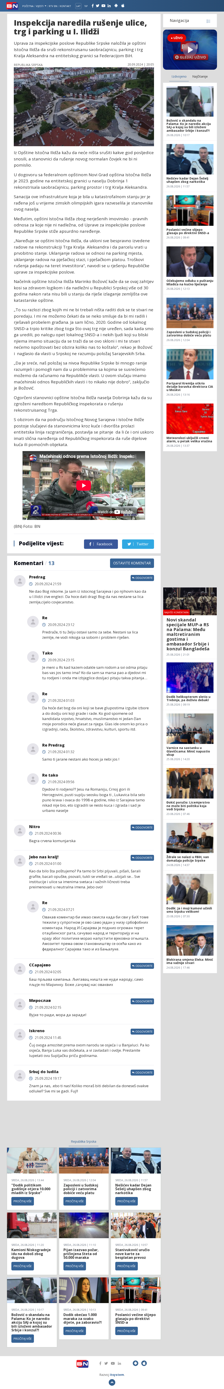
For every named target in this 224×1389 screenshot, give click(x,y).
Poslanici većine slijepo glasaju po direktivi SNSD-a (135, 1318)
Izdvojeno (179, 76)
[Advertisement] (50, 1123)
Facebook (104, 544)
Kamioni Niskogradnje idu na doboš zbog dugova (31, 1253)
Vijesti (40, 6)
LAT (78, 6)
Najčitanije (200, 76)
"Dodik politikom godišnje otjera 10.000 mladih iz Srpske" (30, 1189)
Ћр (86, 6)
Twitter (142, 544)
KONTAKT (65, 6)
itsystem (117, 1375)
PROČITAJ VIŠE (23, 1201)
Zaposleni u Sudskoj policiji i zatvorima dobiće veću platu (80, 1189)
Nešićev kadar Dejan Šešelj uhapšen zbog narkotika (133, 1189)
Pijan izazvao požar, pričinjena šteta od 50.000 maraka (81, 1253)
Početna (27, 6)
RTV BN (53, 6)
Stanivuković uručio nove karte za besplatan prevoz (132, 1253)
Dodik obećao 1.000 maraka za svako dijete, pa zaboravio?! (82, 1318)
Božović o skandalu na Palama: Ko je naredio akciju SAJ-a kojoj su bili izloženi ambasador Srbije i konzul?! (31, 1322)
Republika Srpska (83, 1141)
